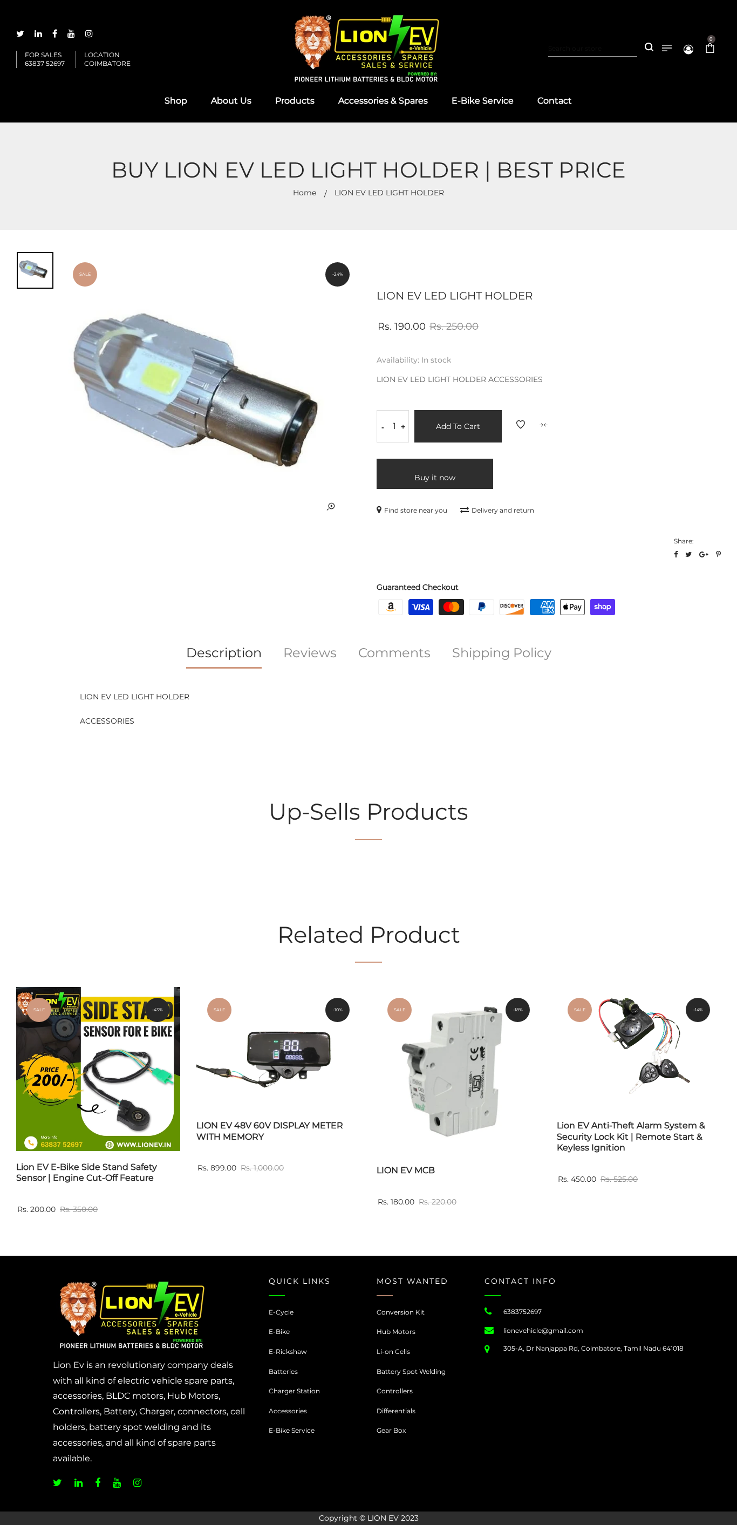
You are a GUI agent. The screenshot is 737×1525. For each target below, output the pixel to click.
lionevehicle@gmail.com (543, 1330)
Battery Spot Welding (411, 1371)
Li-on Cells (393, 1351)
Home (304, 193)
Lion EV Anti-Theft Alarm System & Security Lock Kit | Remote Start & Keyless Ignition (631, 1136)
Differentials (396, 1411)
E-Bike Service (292, 1430)
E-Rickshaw (288, 1351)
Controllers (395, 1391)
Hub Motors (396, 1331)
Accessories (288, 1411)
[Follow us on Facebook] (676, 554)
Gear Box (391, 1430)
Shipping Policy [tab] (501, 653)
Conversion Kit (401, 1312)
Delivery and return (503, 510)
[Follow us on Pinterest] (718, 554)
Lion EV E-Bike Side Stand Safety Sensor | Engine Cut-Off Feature (86, 1172)
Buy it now (434, 477)
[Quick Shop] (182, 1038)
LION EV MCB (406, 1170)
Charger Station (294, 1391)
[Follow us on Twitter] (688, 554)
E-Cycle (281, 1312)
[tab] (224, 656)
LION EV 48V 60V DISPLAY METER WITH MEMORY (269, 1131)
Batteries (283, 1371)
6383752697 (522, 1312)
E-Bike (279, 1331)
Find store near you (415, 510)
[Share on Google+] (703, 554)
